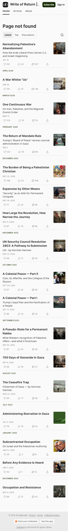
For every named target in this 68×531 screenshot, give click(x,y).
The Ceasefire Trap (16, 382)
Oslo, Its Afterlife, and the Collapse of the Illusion (26, 279)
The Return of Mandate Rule (22, 136)
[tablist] (19, 35)
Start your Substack (27, 521)
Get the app (47, 521)
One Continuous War (17, 104)
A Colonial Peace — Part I (20, 298)
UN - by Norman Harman (17, 250)
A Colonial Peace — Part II (20, 273)
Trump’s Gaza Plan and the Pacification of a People (26, 304)
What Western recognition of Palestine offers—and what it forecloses (24, 339)
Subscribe (49, 4)
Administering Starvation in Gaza (26, 413)
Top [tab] (16, 34)
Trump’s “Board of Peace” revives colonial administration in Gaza (26, 142)
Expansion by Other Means (21, 188)
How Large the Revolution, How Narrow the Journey (24, 215)
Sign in (61, 4)
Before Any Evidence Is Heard (23, 462)
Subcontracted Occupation (21, 441)
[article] (34, 54)
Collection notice (52, 515)
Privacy (32, 515)
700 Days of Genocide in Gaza (23, 357)
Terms (40, 515)
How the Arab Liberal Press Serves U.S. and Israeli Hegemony (25, 54)
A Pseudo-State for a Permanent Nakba (25, 331)
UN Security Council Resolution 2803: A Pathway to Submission (25, 243)
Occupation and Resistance (22, 487)
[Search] (62, 35)
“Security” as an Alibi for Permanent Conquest (23, 194)
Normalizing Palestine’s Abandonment (19, 46)
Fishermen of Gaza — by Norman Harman (22, 388)
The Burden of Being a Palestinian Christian (26, 169)
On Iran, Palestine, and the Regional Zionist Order (23, 110)
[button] (6, 11)
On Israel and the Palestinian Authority (25, 446)
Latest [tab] (8, 34)
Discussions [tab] (28, 34)
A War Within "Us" (15, 79)
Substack (21, 527)
